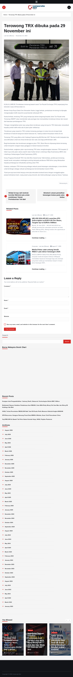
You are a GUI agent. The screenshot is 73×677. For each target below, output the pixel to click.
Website (6, 316)
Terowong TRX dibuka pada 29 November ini (22, 14)
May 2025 (8, 493)
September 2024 (10, 526)
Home (5, 14)
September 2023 (10, 577)
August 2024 (9, 531)
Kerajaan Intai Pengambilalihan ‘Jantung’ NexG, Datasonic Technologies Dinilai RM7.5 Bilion (31, 401)
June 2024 (8, 539)
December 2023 (9, 564)
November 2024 (9, 518)
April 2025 (8, 497)
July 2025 (8, 484)
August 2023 (9, 581)
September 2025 (10, 476)
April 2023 (8, 598)
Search (5, 335)
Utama (6, 634)
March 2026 (8, 451)
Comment (7, 286)
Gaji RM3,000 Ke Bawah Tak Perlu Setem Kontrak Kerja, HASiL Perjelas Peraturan (27, 419)
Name (6, 300)
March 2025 (8, 501)
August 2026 (9, 430)
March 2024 (8, 552)
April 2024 (8, 547)
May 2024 (8, 543)
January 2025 (9, 510)
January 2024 (9, 560)
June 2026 (8, 438)
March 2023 (8, 602)
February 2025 (9, 505)
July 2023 (8, 585)
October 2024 (9, 522)
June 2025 (8, 489)
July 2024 (8, 535)
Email (6, 308)
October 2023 (9, 573)
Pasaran (30, 630)
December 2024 (9, 514)
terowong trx (63, 183)
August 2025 (9, 480)
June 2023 (8, 589)
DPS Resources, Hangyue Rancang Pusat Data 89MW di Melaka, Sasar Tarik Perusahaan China (31, 415)
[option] (13, 639)
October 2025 (9, 472)
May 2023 (8, 593)
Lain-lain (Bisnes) (9, 35)
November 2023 (9, 568)
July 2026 (8, 434)
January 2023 (9, 606)
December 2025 (9, 463)
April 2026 (8, 447)
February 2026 (9, 455)
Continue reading (38, 238)
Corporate (35, 246)
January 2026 (9, 459)
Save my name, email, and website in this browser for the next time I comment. (31, 324)
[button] (67, 620)
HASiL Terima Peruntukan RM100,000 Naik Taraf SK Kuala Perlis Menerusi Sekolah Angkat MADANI (32, 411)
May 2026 (8, 443)
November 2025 (9, 468)
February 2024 (9, 556)
